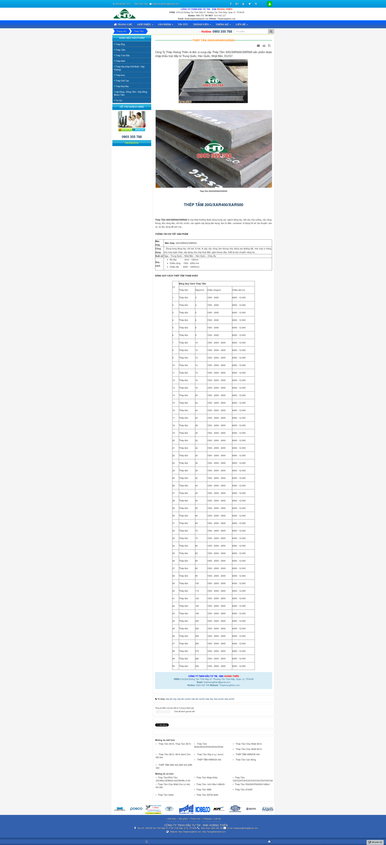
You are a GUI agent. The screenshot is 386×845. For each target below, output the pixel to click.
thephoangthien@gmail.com (197, 19)
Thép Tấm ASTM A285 (207, 794)
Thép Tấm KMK (203, 789)
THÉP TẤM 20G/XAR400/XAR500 (213, 204)
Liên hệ (217, 818)
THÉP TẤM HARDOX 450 (209, 759)
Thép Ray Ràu (122, 86)
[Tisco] (252, 809)
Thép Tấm (120, 50)
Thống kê (207, 818)
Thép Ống (120, 44)
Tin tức (118, 100)
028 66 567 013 (123, 3)
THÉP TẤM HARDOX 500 (248, 754)
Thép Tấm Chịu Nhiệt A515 (249, 749)
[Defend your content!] (147, 841)
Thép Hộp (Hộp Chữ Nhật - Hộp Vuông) (129, 68)
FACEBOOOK (132, 143)
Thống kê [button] (222, 24)
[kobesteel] (170, 809)
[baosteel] (219, 809)
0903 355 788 (202, 15)
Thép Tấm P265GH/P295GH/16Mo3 (252, 784)
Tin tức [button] (183, 24)
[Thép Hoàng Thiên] (125, 13)
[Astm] (203, 809)
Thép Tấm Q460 (166, 794)
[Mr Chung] (125, 129)
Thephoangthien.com (226, 19)
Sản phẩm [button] (165, 24)
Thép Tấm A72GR (243, 789)
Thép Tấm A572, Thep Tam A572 (175, 743)
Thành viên (195, 818)
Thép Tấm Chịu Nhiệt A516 (249, 743)
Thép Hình (120, 61)
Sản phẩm (183, 818)
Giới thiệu (172, 818)
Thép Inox (120, 75)
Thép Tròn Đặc (122, 55)
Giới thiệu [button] (144, 24)
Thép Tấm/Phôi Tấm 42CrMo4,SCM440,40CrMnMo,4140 (173, 779)
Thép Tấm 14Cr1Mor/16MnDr (210, 784)
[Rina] (137, 809)
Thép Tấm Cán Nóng (246, 759)
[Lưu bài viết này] (269, 45)
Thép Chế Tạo (122, 81)
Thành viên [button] (201, 24)
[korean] (186, 809)
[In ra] (264, 45)
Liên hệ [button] (241, 24)
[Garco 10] (153, 809)
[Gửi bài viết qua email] (259, 45)
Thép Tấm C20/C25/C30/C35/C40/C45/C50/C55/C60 (253, 779)
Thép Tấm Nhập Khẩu (207, 777)
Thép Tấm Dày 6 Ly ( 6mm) (210, 754)
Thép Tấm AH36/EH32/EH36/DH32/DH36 (208, 745)
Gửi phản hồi (377, 842)
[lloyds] (236, 809)
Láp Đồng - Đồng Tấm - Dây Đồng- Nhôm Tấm (131, 93)
